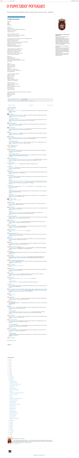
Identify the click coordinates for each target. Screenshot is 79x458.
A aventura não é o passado (13, 195)
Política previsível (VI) (12, 407)
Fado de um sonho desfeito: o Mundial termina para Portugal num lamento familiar (21, 159)
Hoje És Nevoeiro (11, 284)
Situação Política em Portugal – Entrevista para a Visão (17, 290)
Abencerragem (11, 109)
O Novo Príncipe (11, 386)
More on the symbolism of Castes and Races (15, 221)
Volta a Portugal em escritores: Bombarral (15, 110)
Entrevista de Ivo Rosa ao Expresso (14, 171)
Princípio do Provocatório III (13, 394)
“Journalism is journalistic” (13, 234)
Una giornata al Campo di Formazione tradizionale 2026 (17, 128)
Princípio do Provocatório (13, 414)
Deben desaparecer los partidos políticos (14, 243)
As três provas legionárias (12, 269)
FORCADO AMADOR (12, 198)
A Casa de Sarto (11, 277)
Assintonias (11, 251)
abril (10, 427)
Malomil (10, 132)
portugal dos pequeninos (13, 216)
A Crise (10, 395)
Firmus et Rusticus (12, 337)
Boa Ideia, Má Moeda (12, 408)
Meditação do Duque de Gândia (14, 418)
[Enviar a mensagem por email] (21, 99)
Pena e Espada (11, 272)
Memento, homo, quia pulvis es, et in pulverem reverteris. (17, 230)
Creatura (10, 190)
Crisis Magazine (11, 114)
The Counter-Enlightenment (13, 324)
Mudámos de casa (11, 167)
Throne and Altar (11, 207)
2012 (9, 374)
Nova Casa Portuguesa (12, 225)
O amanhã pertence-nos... (12, 294)
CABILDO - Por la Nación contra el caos (15, 246)
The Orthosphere (11, 136)
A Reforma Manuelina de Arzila (13, 154)
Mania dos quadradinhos (13, 328)
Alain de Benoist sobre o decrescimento (14, 273)
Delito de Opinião (11, 162)
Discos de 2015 (11, 285)
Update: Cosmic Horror (12, 307)
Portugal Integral (11, 220)
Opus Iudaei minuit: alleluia (13, 238)
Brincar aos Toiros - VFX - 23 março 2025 (15, 199)
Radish (10, 306)
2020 (9, 363)
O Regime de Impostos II (13, 401)
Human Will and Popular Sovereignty (14, 404)
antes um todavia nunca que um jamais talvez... (16, 260)
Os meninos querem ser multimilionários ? (15, 298)
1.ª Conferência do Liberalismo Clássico (15, 384)
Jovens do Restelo (11, 315)
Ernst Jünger (11, 211)
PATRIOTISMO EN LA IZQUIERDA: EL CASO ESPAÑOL (17, 256)
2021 (9, 362)
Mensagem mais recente (11, 105)
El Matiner (10, 242)
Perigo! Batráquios (11, 186)
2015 (9, 369)
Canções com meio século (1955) (14, 163)
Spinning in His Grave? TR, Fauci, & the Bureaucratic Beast (17, 119)
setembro (11, 420)
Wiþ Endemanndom (12, 301)
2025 (9, 360)
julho (10, 423)
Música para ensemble (30, 100)
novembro (11, 378)
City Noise (12, 100)
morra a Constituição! (12, 415)
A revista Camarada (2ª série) (13, 329)
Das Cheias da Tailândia (12, 381)
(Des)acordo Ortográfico (13, 411)
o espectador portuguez (26, 6)
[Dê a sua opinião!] (23, 99)
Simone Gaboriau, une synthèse (13, 124)
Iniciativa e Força (11, 409)
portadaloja (11, 171)
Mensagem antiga (50, 105)
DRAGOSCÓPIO (11, 202)
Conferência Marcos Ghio (13, 382)
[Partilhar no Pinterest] (26, 99)
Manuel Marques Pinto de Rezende (18, 438)
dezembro (11, 376)
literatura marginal (12, 229)
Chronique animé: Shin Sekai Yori (14, 281)
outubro (11, 379)
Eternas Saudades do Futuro (13, 141)
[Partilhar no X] (24, 99)
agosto (11, 421)
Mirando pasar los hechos (12, 247)
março (10, 429)
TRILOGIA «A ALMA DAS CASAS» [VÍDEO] (16, 142)
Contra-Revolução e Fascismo (13, 399)
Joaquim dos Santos (12, 417)
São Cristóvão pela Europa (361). (14, 133)
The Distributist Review (12, 340)
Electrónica (18, 100)
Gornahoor (10, 189)
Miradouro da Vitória (23, 100)
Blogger (44, 455)
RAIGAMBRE (11, 255)
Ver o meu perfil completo (16, 443)
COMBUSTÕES (11, 297)
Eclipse (10, 146)
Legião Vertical (11, 268)
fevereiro (11, 430)
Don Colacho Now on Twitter (13, 320)
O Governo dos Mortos (12, 310)
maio (10, 426)
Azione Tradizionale (12, 127)
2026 (9, 359)
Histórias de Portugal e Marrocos (14, 153)
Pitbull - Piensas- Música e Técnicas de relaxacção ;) (16, 265)
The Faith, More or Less (12, 150)
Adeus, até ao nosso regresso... (13, 316)
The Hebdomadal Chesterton (13, 233)
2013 (9, 372)
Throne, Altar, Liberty (12, 149)
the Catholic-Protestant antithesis (14, 389)
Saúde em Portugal (12, 264)
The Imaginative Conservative (13, 118)
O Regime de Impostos (12, 402)
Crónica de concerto (12, 405)
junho (10, 424)
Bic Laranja (11, 185)
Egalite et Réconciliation (12, 123)
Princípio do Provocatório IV (13, 385)
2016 (9, 368)
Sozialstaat (10, 391)
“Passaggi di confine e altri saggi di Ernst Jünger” (16, 212)
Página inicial (31, 105)
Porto (33, 100)
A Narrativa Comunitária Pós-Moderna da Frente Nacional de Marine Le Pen (20, 311)
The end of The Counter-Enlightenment (14, 325)
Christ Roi (10, 179)
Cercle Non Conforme (12, 281)
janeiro (11, 432)
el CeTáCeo (10, 237)
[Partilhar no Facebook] (25, 99)
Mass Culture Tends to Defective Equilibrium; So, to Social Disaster (18, 137)
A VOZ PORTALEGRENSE (13, 145)
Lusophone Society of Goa (13, 158)
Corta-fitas (10, 166)
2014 (9, 371)
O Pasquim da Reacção (12, 333)
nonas (10, 293)
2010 (9, 434)
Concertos (15, 100)
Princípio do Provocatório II (13, 412)
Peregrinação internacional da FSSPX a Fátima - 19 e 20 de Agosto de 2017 (20, 278)
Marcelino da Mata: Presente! (13, 226)
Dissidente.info (11, 194)
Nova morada (11, 176)
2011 (9, 375)
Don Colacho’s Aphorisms (13, 319)
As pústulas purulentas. (12, 261)
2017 (9, 366)
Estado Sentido (11, 175)
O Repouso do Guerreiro (13, 388)
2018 (9, 365)
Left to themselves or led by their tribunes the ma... (16, 392)
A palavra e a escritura (12, 203)
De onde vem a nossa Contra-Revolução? (15, 398)
